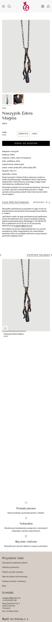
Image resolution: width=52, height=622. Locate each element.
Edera (4, 108)
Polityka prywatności (10, 567)
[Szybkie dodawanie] (5, 328)
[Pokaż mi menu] (3, 6)
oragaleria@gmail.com (23, 226)
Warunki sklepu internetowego (14, 576)
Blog (4, 586)
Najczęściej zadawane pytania (14, 563)
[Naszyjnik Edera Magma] (26, 295)
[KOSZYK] (48, 6)
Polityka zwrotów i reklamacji (14, 581)
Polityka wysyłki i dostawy (12, 572)
